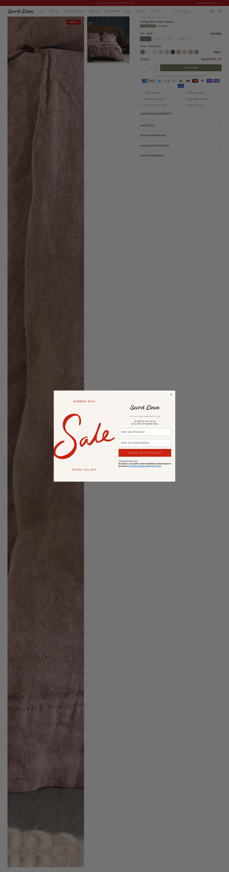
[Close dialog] (171, 394)
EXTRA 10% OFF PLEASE (144, 453)
